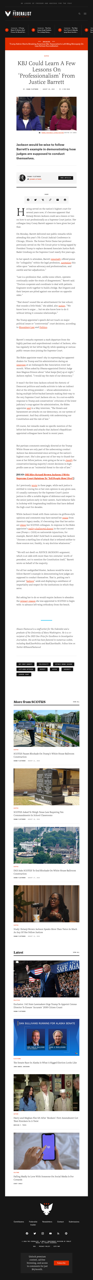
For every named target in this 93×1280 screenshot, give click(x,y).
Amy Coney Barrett (25, 664)
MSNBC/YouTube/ (47, 132)
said (29, 408)
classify (69, 460)
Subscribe (61, 1263)
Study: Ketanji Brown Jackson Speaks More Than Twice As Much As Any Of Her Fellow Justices (45, 931)
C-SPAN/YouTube (58, 132)
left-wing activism (26, 669)
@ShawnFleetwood (35, 179)
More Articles (66, 178)
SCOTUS (54, 669)
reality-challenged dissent (40, 528)
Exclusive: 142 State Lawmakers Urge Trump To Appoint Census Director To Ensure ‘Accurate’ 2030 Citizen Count (45, 1006)
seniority (67, 669)
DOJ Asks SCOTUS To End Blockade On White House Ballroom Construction (45, 872)
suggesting (66, 262)
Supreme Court (24, 674)
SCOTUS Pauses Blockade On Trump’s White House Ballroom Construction (44, 755)
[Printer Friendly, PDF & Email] (65, 200)
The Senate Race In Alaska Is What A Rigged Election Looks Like (45, 1062)
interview (21, 364)
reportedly (56, 259)
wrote (34, 485)
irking (23, 525)
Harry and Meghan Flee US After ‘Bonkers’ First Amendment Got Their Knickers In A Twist (46, 1120)
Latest (18, 952)
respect (42, 669)
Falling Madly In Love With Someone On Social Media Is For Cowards (44, 1178)
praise (65, 517)
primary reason (27, 601)
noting (62, 305)
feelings (30, 581)
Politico (43, 327)
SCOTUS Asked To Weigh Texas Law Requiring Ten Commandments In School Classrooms (39, 814)
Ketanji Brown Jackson (63, 664)
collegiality (44, 664)
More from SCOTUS (29, 702)
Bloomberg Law (27, 327)
